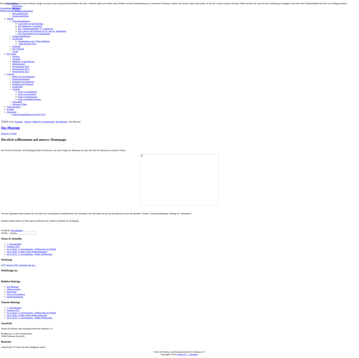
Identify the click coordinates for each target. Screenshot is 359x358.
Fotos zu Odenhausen (27, 97)
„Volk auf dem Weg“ (27, 44)
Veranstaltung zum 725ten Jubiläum (34, 41)
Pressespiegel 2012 (20, 71)
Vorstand (16, 59)
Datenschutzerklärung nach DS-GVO (29, 114)
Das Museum (62, 122)
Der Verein (11, 54)
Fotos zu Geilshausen (27, 92)
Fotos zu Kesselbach (27, 94)
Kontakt (10, 109)
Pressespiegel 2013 (20, 69)
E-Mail (13, 133)
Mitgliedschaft (18, 64)
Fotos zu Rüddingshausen (29, 99)
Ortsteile (16, 89)
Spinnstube (17, 102)
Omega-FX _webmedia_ (188, 354)
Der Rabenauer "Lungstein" (30, 26)
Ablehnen (15, 8)
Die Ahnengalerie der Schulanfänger (34, 34)
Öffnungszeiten (13, 107)
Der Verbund (18, 49)
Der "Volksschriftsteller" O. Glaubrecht (35, 28)
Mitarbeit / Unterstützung (23, 61)
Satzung (15, 56)
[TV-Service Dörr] (18, 265)
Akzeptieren (5, 8)
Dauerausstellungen (21, 21)
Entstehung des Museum (23, 81)
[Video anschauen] (179, 179)
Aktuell (10, 18)
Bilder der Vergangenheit (23, 76)
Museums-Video (19, 104)
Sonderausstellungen (21, 36)
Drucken (5, 133)
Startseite (19, 122)
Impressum (11, 112)
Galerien (10, 74)
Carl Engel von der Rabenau (30, 23)
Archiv (15, 51)
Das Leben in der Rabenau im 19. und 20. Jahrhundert (42, 31)
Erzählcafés (17, 39)
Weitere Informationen (10, 11)
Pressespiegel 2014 (20, 66)
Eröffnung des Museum (22, 84)
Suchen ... (5, 233)
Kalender (16, 46)
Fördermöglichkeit (20, 16)
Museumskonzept (20, 13)
